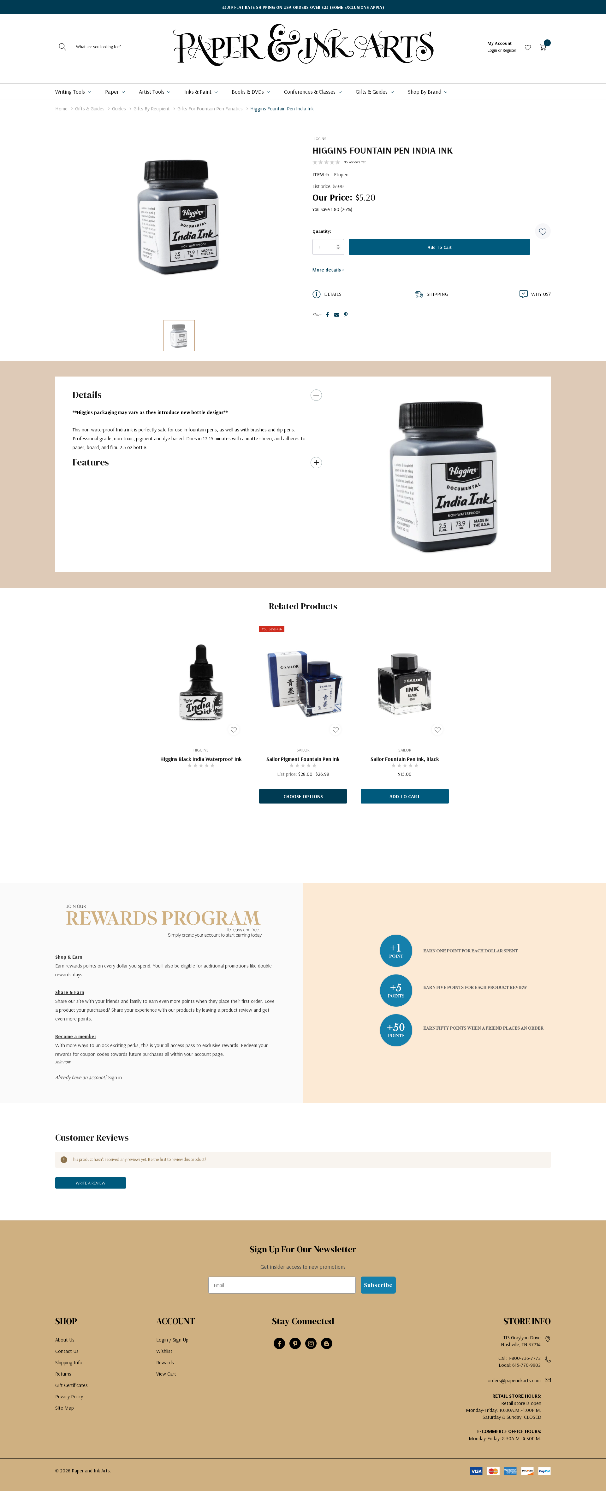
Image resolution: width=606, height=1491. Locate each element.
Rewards (165, 1362)
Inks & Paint (198, 91)
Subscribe (378, 1285)
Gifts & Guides (372, 91)
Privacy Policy (69, 1396)
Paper (112, 91)
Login (493, 50)
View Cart (166, 1374)
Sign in (115, 1077)
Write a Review (90, 1183)
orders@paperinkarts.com (514, 1380)
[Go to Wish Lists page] (528, 46)
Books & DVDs (248, 91)
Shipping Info (68, 1362)
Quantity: (321, 231)
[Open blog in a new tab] (326, 1343)
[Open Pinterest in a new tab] (295, 1343)
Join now (62, 1062)
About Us (64, 1339)
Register (509, 50)
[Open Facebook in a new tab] (279, 1343)
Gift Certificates (71, 1385)
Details (87, 394)
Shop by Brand (425, 91)
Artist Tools (152, 91)
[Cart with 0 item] (543, 46)
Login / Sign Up (172, 1339)
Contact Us (67, 1351)
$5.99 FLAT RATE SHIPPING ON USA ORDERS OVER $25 (303, 7)
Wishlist (164, 1351)
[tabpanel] (445, 474)
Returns (63, 1374)
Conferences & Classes (310, 91)
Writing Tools (70, 91)
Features (91, 462)
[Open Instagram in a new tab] (311, 1343)
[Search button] (62, 46)
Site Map (64, 1408)
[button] (543, 231)
